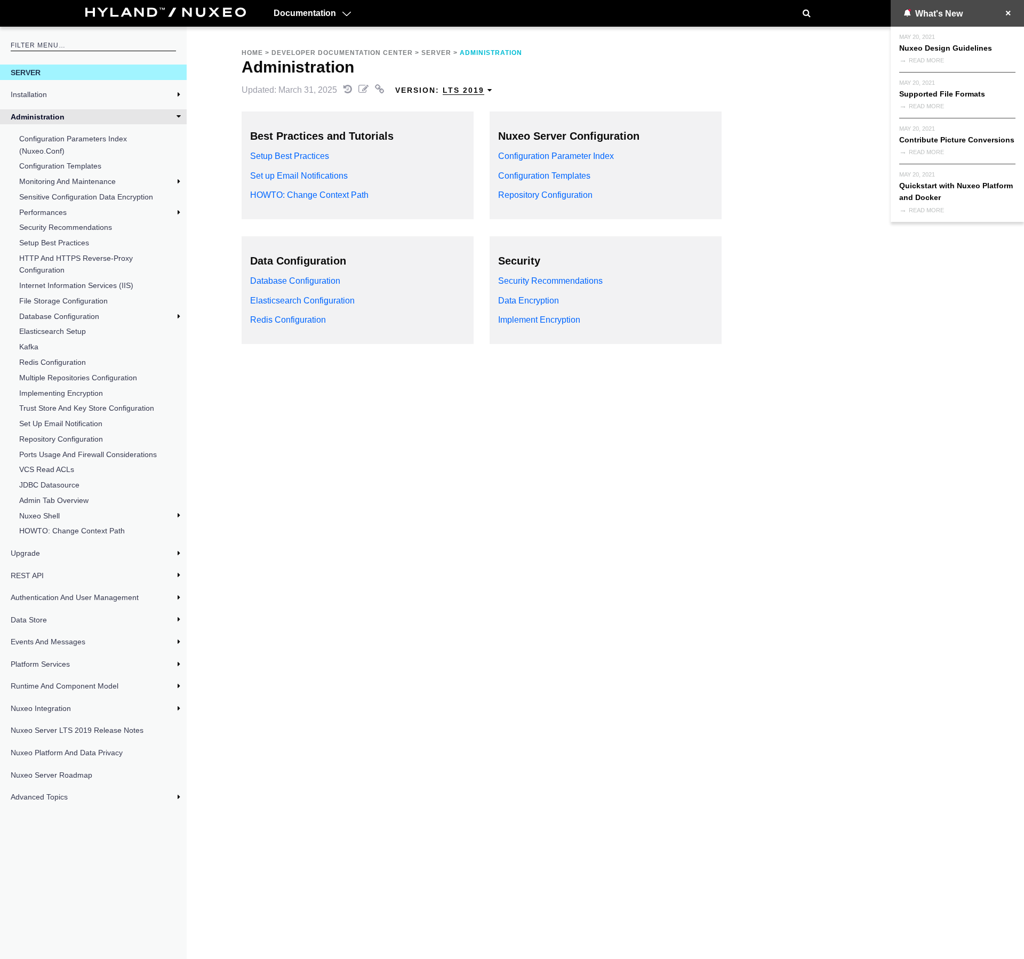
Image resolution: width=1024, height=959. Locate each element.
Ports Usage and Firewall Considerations (88, 454)
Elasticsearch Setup (52, 331)
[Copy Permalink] (381, 89)
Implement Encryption (539, 319)
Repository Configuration (61, 439)
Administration (38, 117)
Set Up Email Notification (60, 423)
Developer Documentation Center (342, 53)
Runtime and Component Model (64, 686)
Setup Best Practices (54, 242)
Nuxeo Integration (41, 708)
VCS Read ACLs (46, 469)
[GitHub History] (348, 89)
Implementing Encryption (61, 393)
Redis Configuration (52, 362)
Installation (29, 94)
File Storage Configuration (63, 301)
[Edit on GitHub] (364, 89)
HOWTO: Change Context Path (72, 530)
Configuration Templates (60, 166)
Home (252, 53)
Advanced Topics (39, 797)
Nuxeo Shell (39, 516)
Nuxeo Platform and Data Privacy (67, 752)
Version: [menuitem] (439, 90)
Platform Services (40, 664)
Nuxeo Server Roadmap (51, 775)
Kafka (28, 346)
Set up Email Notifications (299, 175)
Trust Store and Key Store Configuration (86, 408)
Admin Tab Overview (54, 500)
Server (26, 72)
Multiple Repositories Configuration (78, 377)
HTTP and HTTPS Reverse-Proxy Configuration (76, 264)
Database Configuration (59, 316)
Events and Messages (48, 641)
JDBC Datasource (49, 485)
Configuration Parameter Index (556, 156)
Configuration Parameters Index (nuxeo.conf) (73, 144)
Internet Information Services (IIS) (76, 285)
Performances (43, 212)
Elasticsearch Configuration (302, 300)
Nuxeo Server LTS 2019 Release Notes (77, 730)
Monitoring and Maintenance (67, 181)
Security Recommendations (65, 227)
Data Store (29, 620)
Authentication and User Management (75, 597)
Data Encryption (528, 300)
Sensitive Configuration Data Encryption (86, 197)
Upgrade (25, 553)
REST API (27, 575)
